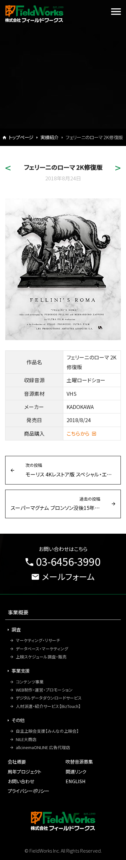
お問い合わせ (21, 781)
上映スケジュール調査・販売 (41, 657)
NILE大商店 (26, 739)
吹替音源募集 (79, 761)
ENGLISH (76, 781)
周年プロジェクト (24, 771)
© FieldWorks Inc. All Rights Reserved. (63, 850)
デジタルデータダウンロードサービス (49, 698)
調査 (16, 629)
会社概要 (17, 761)
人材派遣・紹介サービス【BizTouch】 (48, 706)
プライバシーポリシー (28, 790)
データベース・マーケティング (42, 649)
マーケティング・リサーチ (38, 640)
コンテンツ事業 (30, 682)
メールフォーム (68, 576)
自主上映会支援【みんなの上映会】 (47, 731)
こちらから (78, 433)
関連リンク (76, 771)
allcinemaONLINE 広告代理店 (43, 747)
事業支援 (21, 670)
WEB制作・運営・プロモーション (44, 690)
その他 (18, 720)
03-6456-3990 (68, 561)
